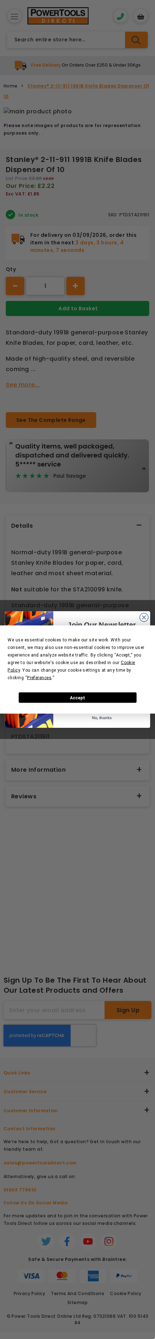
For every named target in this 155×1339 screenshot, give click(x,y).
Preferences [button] (39, 677)
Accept (77, 697)
